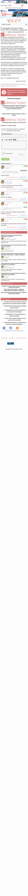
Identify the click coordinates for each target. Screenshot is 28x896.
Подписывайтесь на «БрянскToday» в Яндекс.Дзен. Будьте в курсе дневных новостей (16, 92)
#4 (11, 181)
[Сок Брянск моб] (14, 13)
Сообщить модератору (11, 177)
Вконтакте (4, 328)
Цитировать (23, 177)
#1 (11, 219)
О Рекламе (4, 338)
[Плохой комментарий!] (26, 166)
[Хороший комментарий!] (24, 166)
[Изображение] (10, 140)
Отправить (5, 159)
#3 (11, 192)
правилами (4, 130)
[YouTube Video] (15, 140)
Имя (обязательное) (6, 133)
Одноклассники (17, 328)
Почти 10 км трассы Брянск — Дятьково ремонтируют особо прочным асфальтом (14, 290)
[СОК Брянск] (14, 1)
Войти (9, 5)
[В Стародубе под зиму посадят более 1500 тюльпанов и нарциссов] (14, 35)
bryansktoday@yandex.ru (11, 86)
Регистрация (4, 5)
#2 (11, 202)
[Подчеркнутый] (6, 140)
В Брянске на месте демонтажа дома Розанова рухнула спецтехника (14, 287)
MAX (10, 328)
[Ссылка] (12, 140)
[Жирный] (2, 140)
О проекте (12, 338)
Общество (4, 32)
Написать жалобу (21, 338)
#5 (11, 166)
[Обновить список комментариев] (11, 163)
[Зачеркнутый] (8, 140)
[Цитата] (13, 140)
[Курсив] (4, 140)
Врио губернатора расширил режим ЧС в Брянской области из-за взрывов (14, 293)
